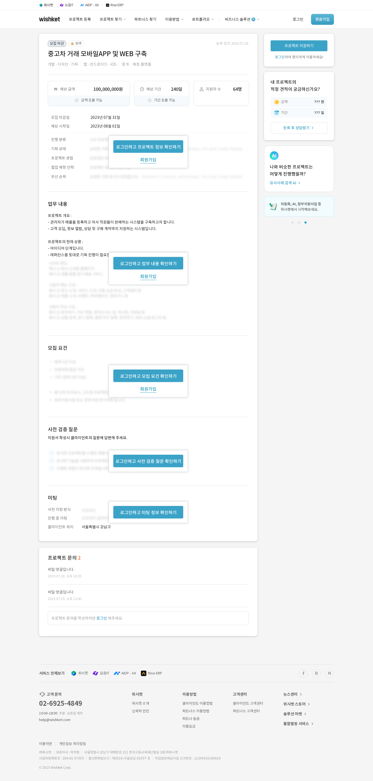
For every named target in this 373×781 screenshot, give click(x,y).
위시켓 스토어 (294, 704)
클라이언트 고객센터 (248, 703)
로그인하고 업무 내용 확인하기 (148, 263)
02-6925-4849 (60, 703)
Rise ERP (155, 673)
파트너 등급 (191, 718)
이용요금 (189, 726)
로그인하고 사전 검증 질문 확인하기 (148, 461)
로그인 (101, 618)
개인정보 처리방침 (72, 743)
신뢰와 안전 (140, 711)
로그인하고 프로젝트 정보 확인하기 (148, 146)
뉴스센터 (290, 694)
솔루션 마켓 (292, 713)
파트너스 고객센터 (246, 711)
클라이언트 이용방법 (197, 703)
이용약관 (45, 743)
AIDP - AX (128, 673)
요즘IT (104, 673)
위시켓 (83, 673)
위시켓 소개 (140, 703)
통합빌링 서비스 (296, 723)
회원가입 (148, 159)
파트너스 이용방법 (195, 711)
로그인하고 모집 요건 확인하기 (148, 376)
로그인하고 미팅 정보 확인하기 (148, 512)
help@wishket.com (54, 719)
